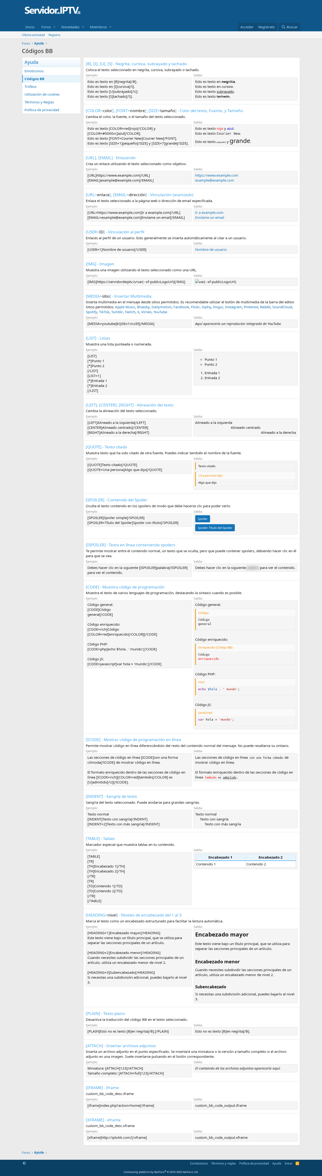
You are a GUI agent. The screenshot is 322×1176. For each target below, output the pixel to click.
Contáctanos (199, 1163)
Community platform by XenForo (161, 1172)
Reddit (265, 306)
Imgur (218, 306)
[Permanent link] (251, 935)
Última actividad (33, 35)
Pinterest (251, 306)
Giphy (206, 306)
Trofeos (31, 86)
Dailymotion (162, 306)
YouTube (160, 311)
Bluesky (143, 306)
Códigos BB (34, 78)
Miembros (98, 26)
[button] (54, 27)
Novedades (70, 26)
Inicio (29, 26)
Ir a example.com (209, 212)
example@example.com (214, 180)
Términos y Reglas (39, 102)
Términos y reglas (223, 1163)
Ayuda (276, 1163)
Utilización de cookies (42, 94)
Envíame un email (209, 217)
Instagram (233, 306)
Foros (46, 26)
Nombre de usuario (211, 249)
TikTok (104, 311)
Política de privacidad (42, 109)
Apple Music (125, 306)
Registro (54, 35)
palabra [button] (253, 567)
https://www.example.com (216, 175)
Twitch (130, 311)
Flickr (195, 306)
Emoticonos (34, 71)
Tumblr (117, 311)
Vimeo (146, 311)
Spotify (91, 311)
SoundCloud (282, 306)
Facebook (181, 306)
